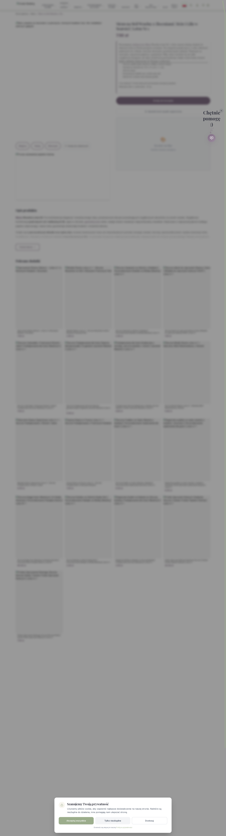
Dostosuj (149, 820)
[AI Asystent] (212, 138)
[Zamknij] (221, 111)
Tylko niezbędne (112, 820)
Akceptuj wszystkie (76, 820)
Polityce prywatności (124, 827)
